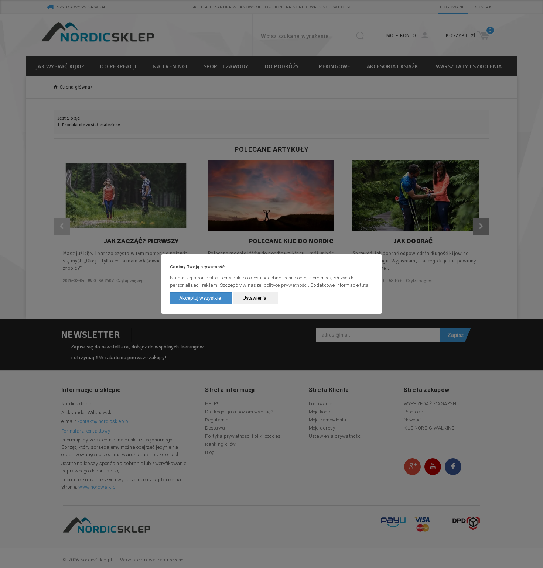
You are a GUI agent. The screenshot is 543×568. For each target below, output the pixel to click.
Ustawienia (254, 298)
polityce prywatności (286, 285)
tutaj (365, 285)
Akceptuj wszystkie (200, 298)
